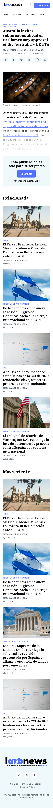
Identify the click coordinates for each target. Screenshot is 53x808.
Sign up (14, 784)
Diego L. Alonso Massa (32, 50)
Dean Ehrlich (10, 50)
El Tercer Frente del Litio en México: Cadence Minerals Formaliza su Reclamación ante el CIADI (25, 250)
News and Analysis (13, 24)
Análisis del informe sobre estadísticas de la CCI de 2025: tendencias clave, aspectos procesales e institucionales (26, 378)
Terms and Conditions (31, 784)
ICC (4, 368)
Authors (30, 14)
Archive (17, 14)
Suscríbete (42, 5)
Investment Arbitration (16, 304)
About (43, 14)
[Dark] (27, 5)
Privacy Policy (27, 787)
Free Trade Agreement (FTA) (21, 135)
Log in (37, 181)
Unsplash (36, 105)
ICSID (5, 240)
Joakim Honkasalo (21, 105)
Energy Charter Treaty (15, 642)
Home (5, 14)
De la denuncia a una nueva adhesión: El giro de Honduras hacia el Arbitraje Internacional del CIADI (25, 314)
